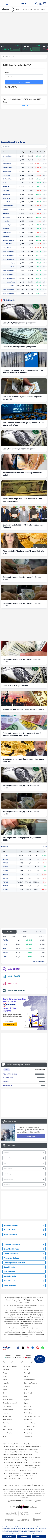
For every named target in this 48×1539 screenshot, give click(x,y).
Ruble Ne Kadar (10, 1285)
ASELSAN (5, 1081)
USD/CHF (5, 870)
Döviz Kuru (7, 1478)
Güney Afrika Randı (8, 248)
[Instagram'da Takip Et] (28, 1347)
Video (5, 1396)
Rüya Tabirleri (7, 1430)
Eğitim (5, 1390)
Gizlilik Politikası (26, 1485)
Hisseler (5, 1413)
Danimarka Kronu (8, 205)
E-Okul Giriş (28, 1420)
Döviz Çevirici (11, 1146)
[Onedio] (10, 1520)
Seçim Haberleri (29, 1380)
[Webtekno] (23, 1520)
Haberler (6, 1370)
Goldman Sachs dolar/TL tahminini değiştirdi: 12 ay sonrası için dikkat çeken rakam (23, 371)
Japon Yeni (6, 213)
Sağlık (26, 1370)
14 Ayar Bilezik (8, 1462)
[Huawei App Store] (28, 1359)
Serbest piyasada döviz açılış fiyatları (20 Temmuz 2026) (22, 660)
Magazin (6, 1383)
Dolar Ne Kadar (10, 1267)
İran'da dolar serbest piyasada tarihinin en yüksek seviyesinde (22, 397)
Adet (7, 72)
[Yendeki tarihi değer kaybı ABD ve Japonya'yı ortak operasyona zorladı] (24, 488)
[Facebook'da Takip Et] (18, 1347)
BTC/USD (5, 882)
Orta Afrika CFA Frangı (9, 244)
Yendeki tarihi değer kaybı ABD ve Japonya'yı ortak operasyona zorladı (22, 500)
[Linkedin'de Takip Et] (32, 1347)
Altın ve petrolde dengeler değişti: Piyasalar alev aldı (23, 709)
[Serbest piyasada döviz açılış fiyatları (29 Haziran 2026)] (24, 827)
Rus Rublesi (6, 186)
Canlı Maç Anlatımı (30, 1383)
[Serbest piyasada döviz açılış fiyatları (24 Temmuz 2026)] (24, 566)
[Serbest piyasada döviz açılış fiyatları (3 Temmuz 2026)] (24, 801)
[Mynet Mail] (44, 3)
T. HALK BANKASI (8, 1078)
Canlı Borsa (7, 1406)
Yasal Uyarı (37, 1485)
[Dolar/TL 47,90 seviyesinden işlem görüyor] (24, 438)
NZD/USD (5, 878)
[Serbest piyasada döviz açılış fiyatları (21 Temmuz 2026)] (24, 592)
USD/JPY (5, 867)
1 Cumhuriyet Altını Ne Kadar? (13, 1468)
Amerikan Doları (7, 156)
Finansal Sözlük (8, 1410)
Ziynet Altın (29, 1460)
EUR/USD (5, 859)
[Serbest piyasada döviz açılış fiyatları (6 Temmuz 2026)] (24, 774)
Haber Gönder (40, 1359)
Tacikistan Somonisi (8, 240)
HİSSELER (12, 983)
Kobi (25, 1396)
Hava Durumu (7, 1433)
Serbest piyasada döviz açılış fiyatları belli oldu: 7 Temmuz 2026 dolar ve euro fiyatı (22, 734)
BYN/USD (5, 886)
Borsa (18, 9)
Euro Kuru (6, 1426)
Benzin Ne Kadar (10, 1230)
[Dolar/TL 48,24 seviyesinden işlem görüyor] (24, 312)
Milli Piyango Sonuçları (32, 1416)
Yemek (5, 1376)
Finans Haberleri (9, 1457)
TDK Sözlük (28, 1430)
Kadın (5, 1380)
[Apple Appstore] (18, 1359)
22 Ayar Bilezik (35, 1462)
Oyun (26, 1403)
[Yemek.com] (37, 1520)
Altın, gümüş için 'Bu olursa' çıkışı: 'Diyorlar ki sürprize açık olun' (24, 552)
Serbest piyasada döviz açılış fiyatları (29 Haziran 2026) (22, 838)
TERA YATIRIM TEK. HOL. (10, 1074)
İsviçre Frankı (6, 175)
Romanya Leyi (6, 232)
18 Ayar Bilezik (22, 1462)
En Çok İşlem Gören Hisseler (13, 1476)
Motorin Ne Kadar (11, 1234)
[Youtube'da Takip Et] (37, 1347)
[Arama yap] (36, 3)
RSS (43, 1485)
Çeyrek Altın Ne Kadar (12, 1244)
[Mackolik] (12, 1513)
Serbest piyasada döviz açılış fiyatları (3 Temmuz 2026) (21, 812)
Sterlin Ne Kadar (10, 1276)
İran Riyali (5, 209)
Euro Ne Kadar (9, 1271)
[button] (7, 4)
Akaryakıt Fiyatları (11, 1225)
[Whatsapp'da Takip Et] (42, 1347)
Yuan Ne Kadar (9, 1281)
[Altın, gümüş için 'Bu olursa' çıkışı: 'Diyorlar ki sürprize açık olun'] (24, 540)
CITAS (5, 957)
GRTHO (5, 953)
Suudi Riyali (6, 236)
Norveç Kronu (6, 221)
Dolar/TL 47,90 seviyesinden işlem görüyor (19, 449)
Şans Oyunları (28, 1393)
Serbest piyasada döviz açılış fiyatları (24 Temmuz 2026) (22, 578)
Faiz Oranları (28, 1478)
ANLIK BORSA (14, 969)
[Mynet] (37, 1513)
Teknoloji (27, 1366)
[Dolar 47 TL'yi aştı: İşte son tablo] (24, 675)
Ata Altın (6, 1460)
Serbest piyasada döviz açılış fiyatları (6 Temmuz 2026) (21, 786)
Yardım (11, 1485)
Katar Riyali (6, 228)
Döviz (36, 9)
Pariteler (4, 846)
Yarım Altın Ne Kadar (12, 1258)
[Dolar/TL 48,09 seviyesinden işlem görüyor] (24, 336)
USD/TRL (5, 855)
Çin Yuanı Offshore (8, 179)
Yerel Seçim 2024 (24, 1457)
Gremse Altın (17, 1460)
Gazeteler (27, 1386)
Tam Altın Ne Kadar (11, 1253)
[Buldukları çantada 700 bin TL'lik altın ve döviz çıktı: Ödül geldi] (24, 514)
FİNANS (5, 9)
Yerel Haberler (8, 1400)
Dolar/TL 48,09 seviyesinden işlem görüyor (19, 346)
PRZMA (5, 940)
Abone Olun (31, 1136)
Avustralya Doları (7, 167)
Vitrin (26, 1376)
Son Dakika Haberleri (10, 1366)
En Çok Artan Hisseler (29, 1473)
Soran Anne (28, 1410)
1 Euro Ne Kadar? (9, 1470)
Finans (5, 1373)
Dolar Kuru (6, 1423)
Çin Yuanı (5, 183)
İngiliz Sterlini (7, 163)
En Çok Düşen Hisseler (11, 1473)
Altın (43, 9)
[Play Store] (8, 1359)
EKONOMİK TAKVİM (16, 990)
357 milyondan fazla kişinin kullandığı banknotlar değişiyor (22, 473)
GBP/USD (5, 863)
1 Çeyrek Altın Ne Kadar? (11, 1465)
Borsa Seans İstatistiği (10, 1403)
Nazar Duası (28, 1436)
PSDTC (5, 944)
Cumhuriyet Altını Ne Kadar (14, 1262)
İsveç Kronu (6, 190)
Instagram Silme (29, 1426)
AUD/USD (5, 874)
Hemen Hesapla (24, 82)
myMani (26, 1400)
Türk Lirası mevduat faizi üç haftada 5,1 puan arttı (20, 1444)
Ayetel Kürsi (28, 1433)
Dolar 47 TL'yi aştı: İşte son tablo (15, 685)
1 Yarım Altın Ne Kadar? (32, 1465)
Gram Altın (36, 1457)
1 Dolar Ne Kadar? (34, 1468)
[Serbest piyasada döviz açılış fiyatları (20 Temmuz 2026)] (24, 648)
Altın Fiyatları (7, 1420)
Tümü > (44, 846)
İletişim (4, 1485)
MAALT (5, 948)
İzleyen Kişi (39, 1070)
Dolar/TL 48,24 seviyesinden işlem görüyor (19, 323)
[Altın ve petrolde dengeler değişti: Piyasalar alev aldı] (24, 698)
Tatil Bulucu (28, 1413)
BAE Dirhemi (6, 194)
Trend (5, 1386)
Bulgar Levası (6, 198)
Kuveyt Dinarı (6, 217)
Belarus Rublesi (7, 202)
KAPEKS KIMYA (7, 1085)
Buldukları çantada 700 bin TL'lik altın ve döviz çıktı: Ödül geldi (23, 526)
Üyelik (17, 1485)
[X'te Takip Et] (23, 1347)
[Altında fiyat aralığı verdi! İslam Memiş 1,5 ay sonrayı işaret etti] (24, 748)
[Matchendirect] (25, 1513)
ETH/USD (5, 890)
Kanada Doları (7, 171)
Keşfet (5, 1436)
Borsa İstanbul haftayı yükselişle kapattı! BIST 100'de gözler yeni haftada (23, 423)
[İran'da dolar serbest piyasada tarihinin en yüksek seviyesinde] (24, 386)
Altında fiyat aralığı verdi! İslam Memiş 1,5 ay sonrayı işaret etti (23, 760)
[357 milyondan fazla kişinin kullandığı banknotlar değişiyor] (24, 462)
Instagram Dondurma (31, 1423)
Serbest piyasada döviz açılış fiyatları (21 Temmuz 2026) (22, 604)
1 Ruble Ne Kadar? (25, 1470)
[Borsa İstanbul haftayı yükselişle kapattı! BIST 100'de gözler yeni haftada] (24, 412)
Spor (4, 1393)
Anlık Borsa (27, 9)
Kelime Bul (27, 1406)
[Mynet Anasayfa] (24, 3)
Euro (4, 160)
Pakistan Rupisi (7, 225)
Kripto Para (7, 1416)
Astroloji (27, 1373)
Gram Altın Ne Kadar (12, 1249)
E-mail (26, 1390)
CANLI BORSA (14, 976)
